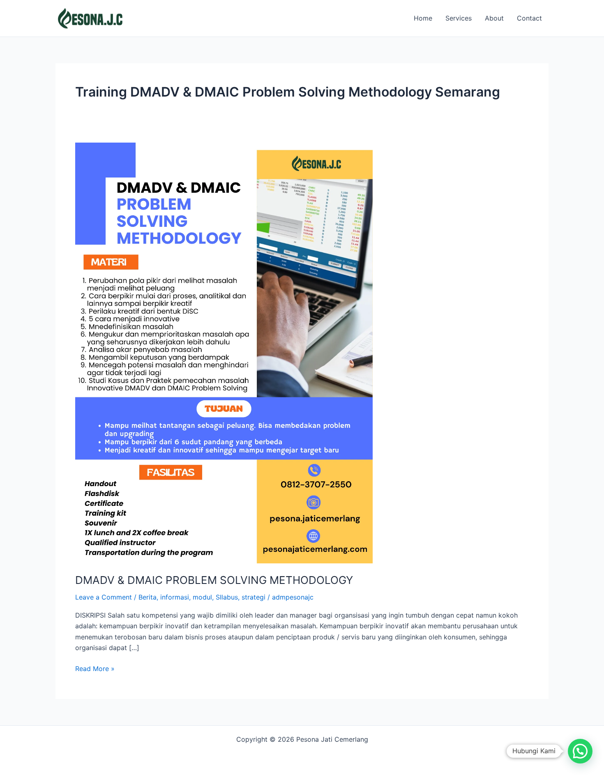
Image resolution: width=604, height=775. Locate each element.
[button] (580, 751)
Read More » (95, 668)
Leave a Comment (103, 597)
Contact (529, 18)
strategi (253, 597)
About (494, 18)
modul (202, 597)
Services (458, 18)
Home (423, 18)
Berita (147, 597)
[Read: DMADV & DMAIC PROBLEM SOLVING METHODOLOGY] (224, 352)
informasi (174, 597)
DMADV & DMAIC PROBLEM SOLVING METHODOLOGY (214, 580)
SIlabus (227, 597)
